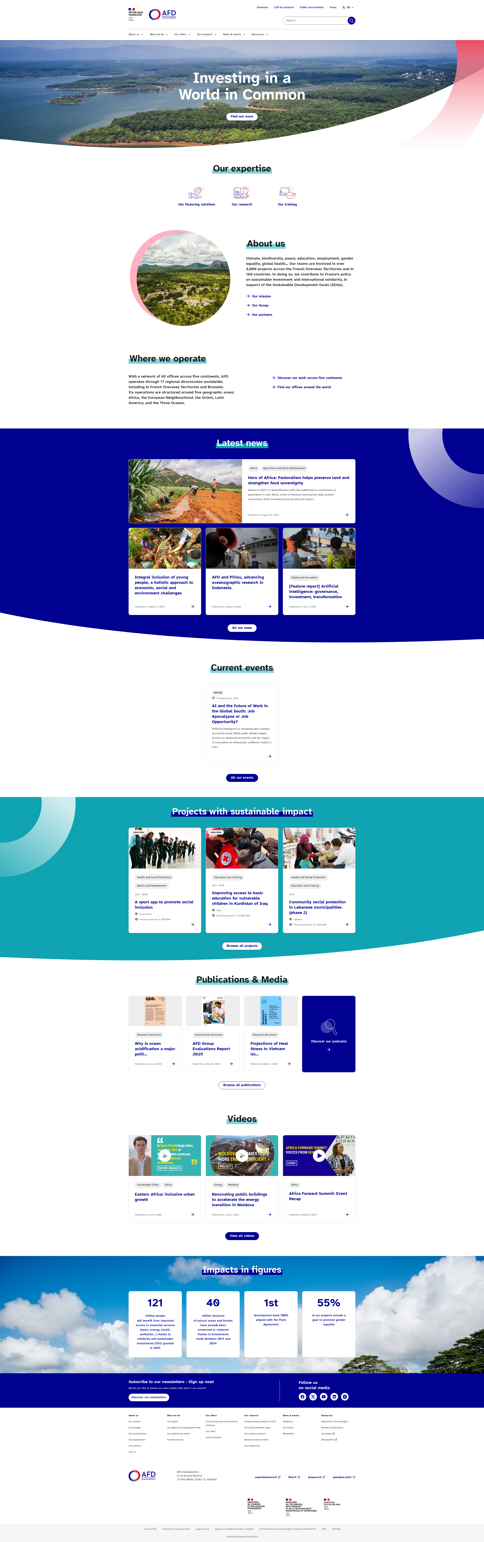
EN (348, 7)
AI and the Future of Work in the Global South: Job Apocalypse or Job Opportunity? (240, 714)
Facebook (302, 1396)
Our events (288, 1427)
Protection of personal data (176, 1529)
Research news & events (256, 1440)
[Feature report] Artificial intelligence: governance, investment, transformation (315, 591)
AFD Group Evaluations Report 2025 (211, 1049)
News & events (232, 34)
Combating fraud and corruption (242, 1536)
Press (333, 7)
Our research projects (255, 1433)
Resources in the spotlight (334, 1421)
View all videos (242, 1236)
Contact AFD (150, 1529)
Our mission (261, 296)
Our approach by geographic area (183, 1427)
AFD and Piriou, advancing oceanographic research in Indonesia (238, 582)
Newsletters (288, 1433)
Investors (262, 7)
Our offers (180, 34)
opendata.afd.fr (342, 1477)
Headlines (288, 1421)
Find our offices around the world (304, 387)
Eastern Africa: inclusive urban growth (165, 1197)
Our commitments (138, 1433)
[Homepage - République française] (171, 15)
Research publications (332, 1427)
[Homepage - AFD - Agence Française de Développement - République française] (150, 1476)
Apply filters (351, 20)
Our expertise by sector (178, 1433)
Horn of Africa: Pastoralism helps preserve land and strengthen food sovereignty (298, 480)
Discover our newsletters (149, 1397)
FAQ (324, 1529)
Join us (132, 1452)
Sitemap (336, 1529)
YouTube (323, 1396)
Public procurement (312, 7)
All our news (242, 628)
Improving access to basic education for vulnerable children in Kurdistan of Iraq (240, 898)
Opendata (326, 1433)
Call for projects (284, 7)
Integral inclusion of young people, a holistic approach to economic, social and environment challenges (164, 585)
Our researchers (252, 1446)
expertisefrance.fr (266, 1477)
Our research (205, 34)
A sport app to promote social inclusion (164, 905)
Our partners (262, 315)
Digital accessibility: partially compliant (234, 1529)
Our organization (137, 1440)
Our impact (172, 1421)
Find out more (242, 116)
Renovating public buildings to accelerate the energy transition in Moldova (239, 1199)
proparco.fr (314, 1477)
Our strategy (135, 1427)
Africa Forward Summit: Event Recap (318, 1196)
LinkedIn (334, 1396)
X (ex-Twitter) (313, 1396)
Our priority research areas (257, 1427)
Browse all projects (242, 946)
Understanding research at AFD (260, 1421)
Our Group (260, 305)
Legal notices (202, 1529)
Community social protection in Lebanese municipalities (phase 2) (317, 907)
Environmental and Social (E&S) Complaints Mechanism (288, 1529)
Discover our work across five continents (310, 378)
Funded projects (175, 1440)
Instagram (345, 1396)
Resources (258, 34)
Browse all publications (242, 1085)
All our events (242, 778)
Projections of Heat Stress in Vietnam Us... (269, 1049)
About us (134, 34)
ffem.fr (292, 1477)
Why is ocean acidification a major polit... (155, 1049)
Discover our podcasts (329, 1041)
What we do (157, 34)
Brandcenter (327, 1440)
